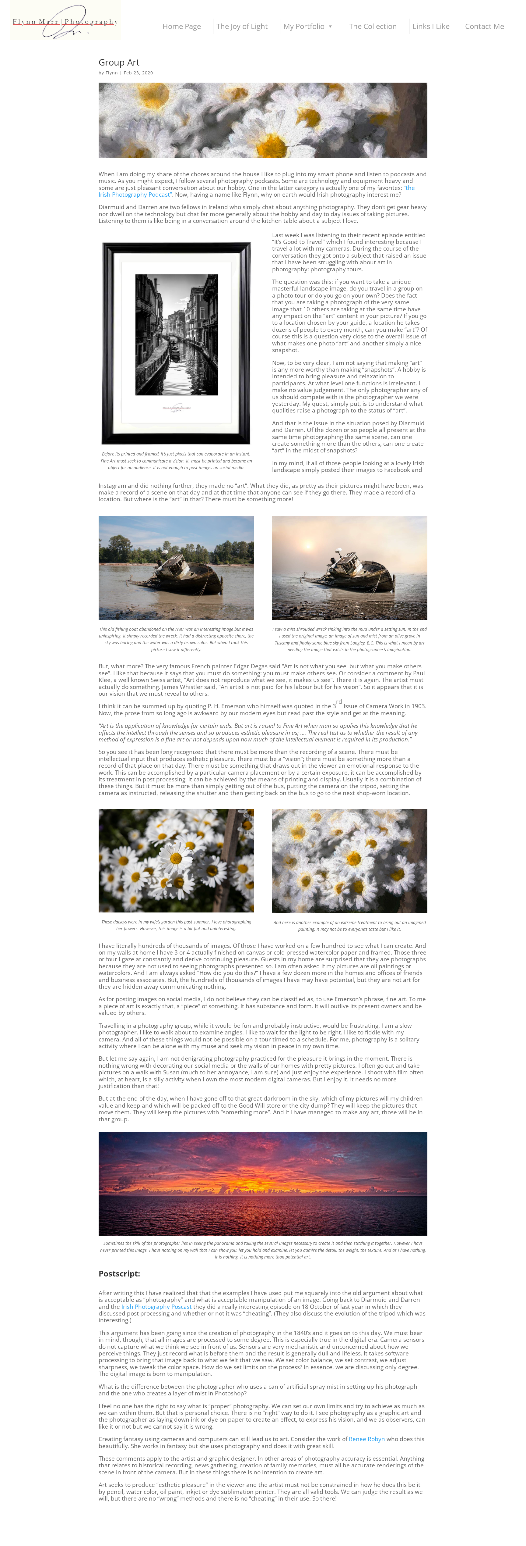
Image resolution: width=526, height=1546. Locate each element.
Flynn (112, 73)
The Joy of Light (242, 26)
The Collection (373, 26)
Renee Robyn (367, 1439)
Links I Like (431, 26)
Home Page (182, 26)
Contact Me (484, 26)
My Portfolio (303, 26)
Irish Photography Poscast (156, 1307)
